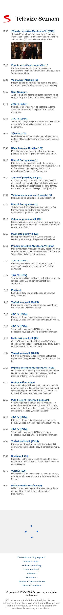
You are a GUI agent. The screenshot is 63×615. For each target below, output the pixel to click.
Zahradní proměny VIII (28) (26, 177)
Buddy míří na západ (23, 382)
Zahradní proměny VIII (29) (26, 219)
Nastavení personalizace (31, 581)
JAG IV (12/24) (19, 314)
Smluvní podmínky (31, 565)
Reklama (31, 573)
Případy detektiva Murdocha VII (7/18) (32, 367)
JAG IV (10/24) (19, 104)
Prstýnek (16, 290)
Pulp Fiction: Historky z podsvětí (30, 399)
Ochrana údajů (31, 569)
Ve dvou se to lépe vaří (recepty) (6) (31, 195)
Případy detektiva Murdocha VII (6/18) (32, 31)
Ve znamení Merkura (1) (24, 79)
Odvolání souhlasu (31, 585)
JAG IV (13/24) (19, 326)
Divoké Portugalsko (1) (24, 160)
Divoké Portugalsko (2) (24, 204)
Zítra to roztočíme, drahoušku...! (29, 65)
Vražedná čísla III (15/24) (25, 353)
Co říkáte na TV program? (32, 557)
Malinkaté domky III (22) (24, 233)
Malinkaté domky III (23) (24, 338)
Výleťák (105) (18, 133)
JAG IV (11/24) (19, 118)
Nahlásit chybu (31, 561)
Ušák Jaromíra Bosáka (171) (27, 148)
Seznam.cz (31, 577)
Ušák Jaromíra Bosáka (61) (26, 485)
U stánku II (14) (20, 456)
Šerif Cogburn (19, 92)
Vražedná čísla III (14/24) (25, 302)
